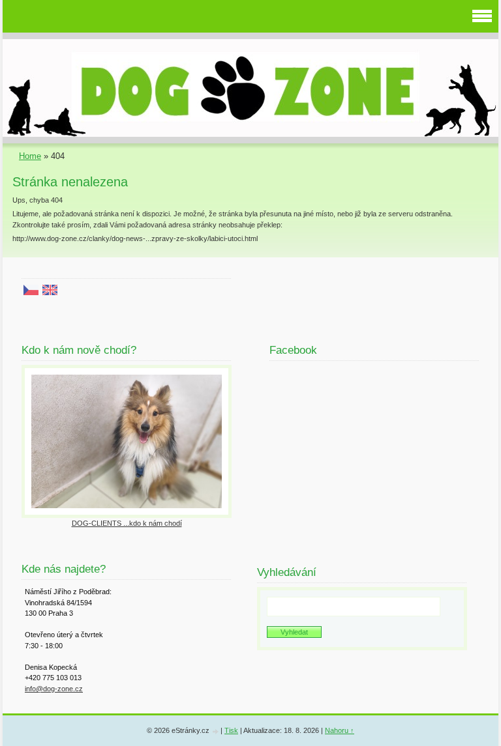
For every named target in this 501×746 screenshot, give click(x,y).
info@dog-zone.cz (54, 689)
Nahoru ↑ (339, 730)
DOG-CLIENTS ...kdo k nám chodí (127, 523)
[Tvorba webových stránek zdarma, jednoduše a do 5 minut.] (215, 731)
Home (30, 156)
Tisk (231, 730)
